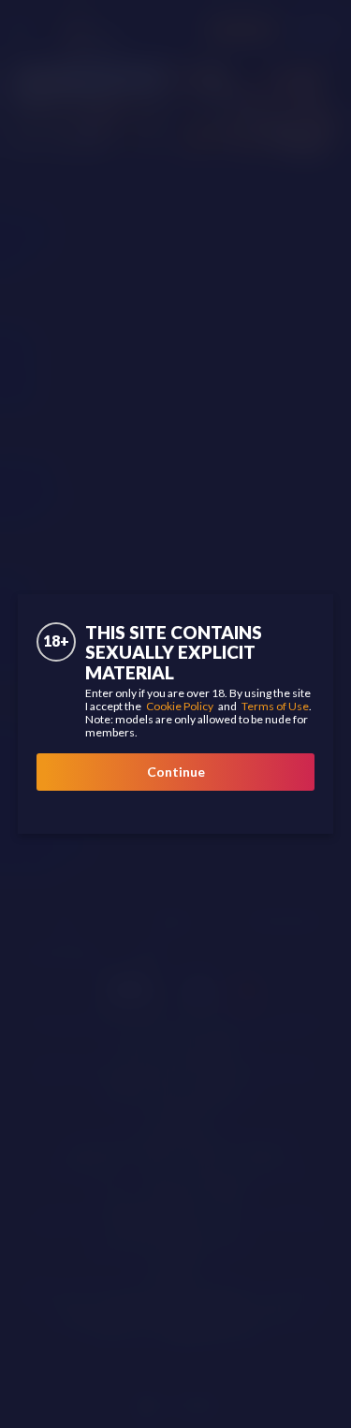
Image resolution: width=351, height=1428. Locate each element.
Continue (176, 772)
